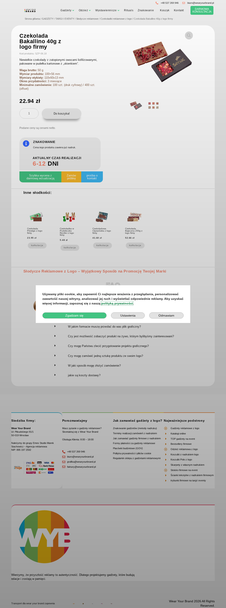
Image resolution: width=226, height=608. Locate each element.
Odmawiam (166, 315)
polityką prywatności (117, 303)
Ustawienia (128, 315)
